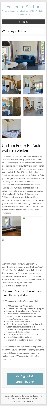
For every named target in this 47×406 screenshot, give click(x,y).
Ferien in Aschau (23, 6)
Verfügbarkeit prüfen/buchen (24, 379)
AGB (23, 401)
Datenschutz (31, 401)
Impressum (16, 401)
